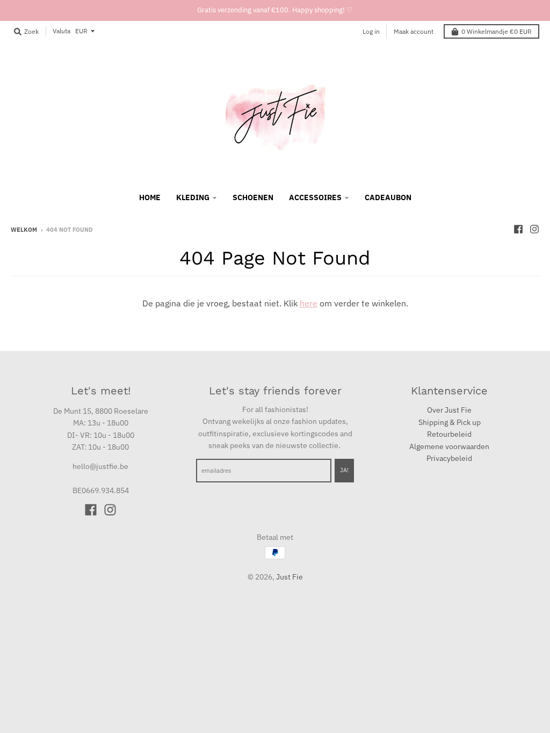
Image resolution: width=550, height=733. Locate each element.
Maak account (413, 31)
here (308, 303)
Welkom (24, 229)
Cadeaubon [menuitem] (388, 197)
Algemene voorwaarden (449, 446)
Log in (371, 31)
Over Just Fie (449, 410)
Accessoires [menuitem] (315, 197)
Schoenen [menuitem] (253, 197)
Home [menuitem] (150, 197)
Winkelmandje (496, 31)
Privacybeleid (449, 458)
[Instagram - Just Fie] (534, 229)
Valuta (61, 31)
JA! (344, 470)
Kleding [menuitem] (192, 197)
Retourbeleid (449, 434)
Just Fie (289, 577)
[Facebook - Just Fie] (518, 229)
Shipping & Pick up (449, 422)
